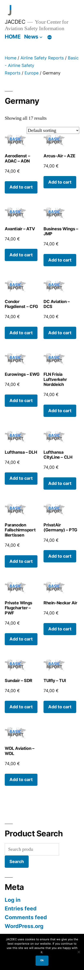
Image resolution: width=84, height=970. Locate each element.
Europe (32, 73)
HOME (12, 36)
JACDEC (15, 22)
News (31, 36)
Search (16, 861)
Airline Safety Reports (42, 57)
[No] (78, 952)
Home (10, 57)
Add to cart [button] (21, 187)
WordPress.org (24, 926)
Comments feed (26, 917)
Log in (12, 900)
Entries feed (21, 908)
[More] (49, 37)
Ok (42, 960)
